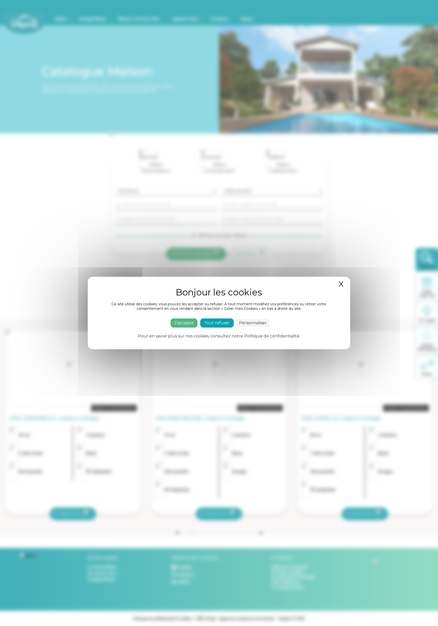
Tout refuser (217, 322)
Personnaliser (253, 322)
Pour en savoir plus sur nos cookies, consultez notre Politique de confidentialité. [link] (219, 336)
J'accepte (184, 322)
